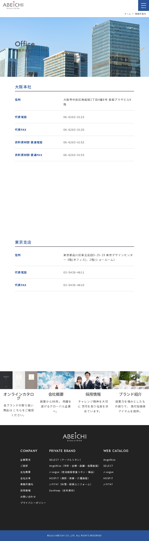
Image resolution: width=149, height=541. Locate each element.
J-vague (108, 472)
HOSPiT (108, 478)
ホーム (127, 13)
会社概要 (25, 472)
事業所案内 (26, 484)
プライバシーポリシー (33, 502)
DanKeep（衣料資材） (62, 490)
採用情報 (25, 490)
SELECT (108, 465)
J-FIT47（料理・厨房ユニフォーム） (71, 484)
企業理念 (25, 459)
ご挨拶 (24, 465)
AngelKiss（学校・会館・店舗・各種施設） (74, 465)
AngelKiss (109, 459)
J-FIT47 (108, 484)
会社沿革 (25, 478)
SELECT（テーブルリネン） (65, 459)
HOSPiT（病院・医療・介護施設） (69, 478)
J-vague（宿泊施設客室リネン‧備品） (72, 472)
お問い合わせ (28, 496)
